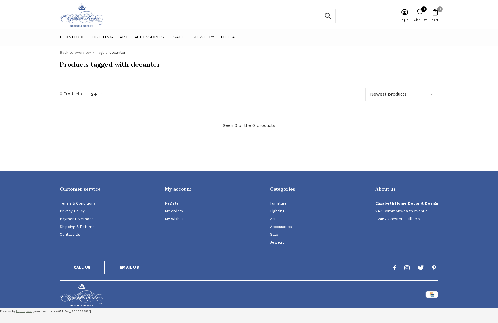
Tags (100, 52)
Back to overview (75, 52)
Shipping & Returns (77, 226)
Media (228, 37)
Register (172, 203)
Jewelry (204, 37)
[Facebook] (394, 267)
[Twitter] (421, 267)
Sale (178, 37)
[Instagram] (407, 267)
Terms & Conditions (78, 203)
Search (328, 16)
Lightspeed (24, 311)
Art (123, 37)
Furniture (72, 37)
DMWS (277, 295)
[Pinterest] (434, 267)
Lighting (102, 37)
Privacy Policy (72, 211)
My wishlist (175, 219)
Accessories (149, 37)
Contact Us (70, 234)
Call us (82, 267)
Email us (129, 267)
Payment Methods (77, 219)
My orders (174, 211)
